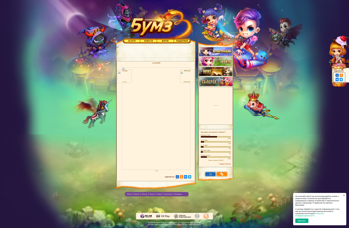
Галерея (159, 194)
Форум (165, 41)
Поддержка (182, 41)
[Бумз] (160, 22)
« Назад (124, 70)
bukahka (187, 82)
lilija (125, 82)
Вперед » (187, 70)
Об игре (131, 41)
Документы (168, 194)
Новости (148, 41)
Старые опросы (225, 164)
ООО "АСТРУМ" (195, 222)
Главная (129, 194)
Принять (302, 220)
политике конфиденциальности (309, 214)
